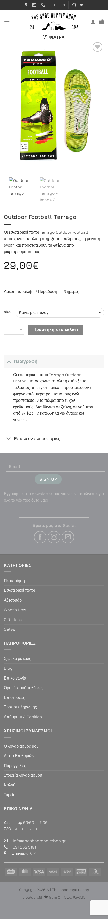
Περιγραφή (25, 361)
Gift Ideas (13, 619)
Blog (8, 668)
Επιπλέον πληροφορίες (37, 438)
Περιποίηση (14, 580)
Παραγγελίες (15, 765)
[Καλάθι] (101, 21)
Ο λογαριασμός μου (21, 746)
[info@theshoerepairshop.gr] (34, 5)
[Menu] (7, 21)
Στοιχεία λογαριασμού (23, 775)
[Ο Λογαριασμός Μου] (93, 21)
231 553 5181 (24, 847)
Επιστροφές (14, 697)
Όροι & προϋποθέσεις (23, 687)
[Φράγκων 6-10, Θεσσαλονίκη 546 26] (27, 5)
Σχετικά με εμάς (17, 658)
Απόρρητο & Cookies (23, 716)
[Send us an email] (68, 537)
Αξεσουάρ (13, 600)
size (7, 312)
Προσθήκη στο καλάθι (55, 329)
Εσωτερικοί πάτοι (19, 590)
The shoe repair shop (70, 889)
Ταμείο (9, 794)
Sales (9, 629)
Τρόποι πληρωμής (20, 707)
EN (63, 5)
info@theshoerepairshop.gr (39, 840)
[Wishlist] (81, 5)
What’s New (15, 609)
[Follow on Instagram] (54, 537)
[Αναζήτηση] (74, 5)
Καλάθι (10, 785)
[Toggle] (9, 361)
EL (55, 5)
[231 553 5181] (43, 5)
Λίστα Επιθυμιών (19, 755)
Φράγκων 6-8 (23, 853)
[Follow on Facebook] (40, 537)
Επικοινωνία (15, 678)
